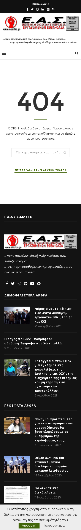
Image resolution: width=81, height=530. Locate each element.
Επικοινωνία (40, 4)
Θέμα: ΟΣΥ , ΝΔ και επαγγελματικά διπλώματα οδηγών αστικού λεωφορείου (51, 464)
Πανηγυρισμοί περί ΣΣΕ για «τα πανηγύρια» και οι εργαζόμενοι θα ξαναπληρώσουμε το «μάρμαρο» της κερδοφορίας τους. (54, 429)
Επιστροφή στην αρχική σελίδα (40, 170)
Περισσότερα (54, 525)
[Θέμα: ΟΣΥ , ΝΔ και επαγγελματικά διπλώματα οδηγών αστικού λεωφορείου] (17, 464)
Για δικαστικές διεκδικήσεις (46, 490)
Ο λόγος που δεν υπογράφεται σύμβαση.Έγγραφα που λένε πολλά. (33, 341)
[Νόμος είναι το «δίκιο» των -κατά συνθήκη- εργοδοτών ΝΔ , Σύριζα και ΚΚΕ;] (17, 315)
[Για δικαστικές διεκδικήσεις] (17, 494)
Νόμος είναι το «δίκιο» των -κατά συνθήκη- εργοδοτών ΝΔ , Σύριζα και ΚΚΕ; (54, 315)
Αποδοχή (29, 525)
